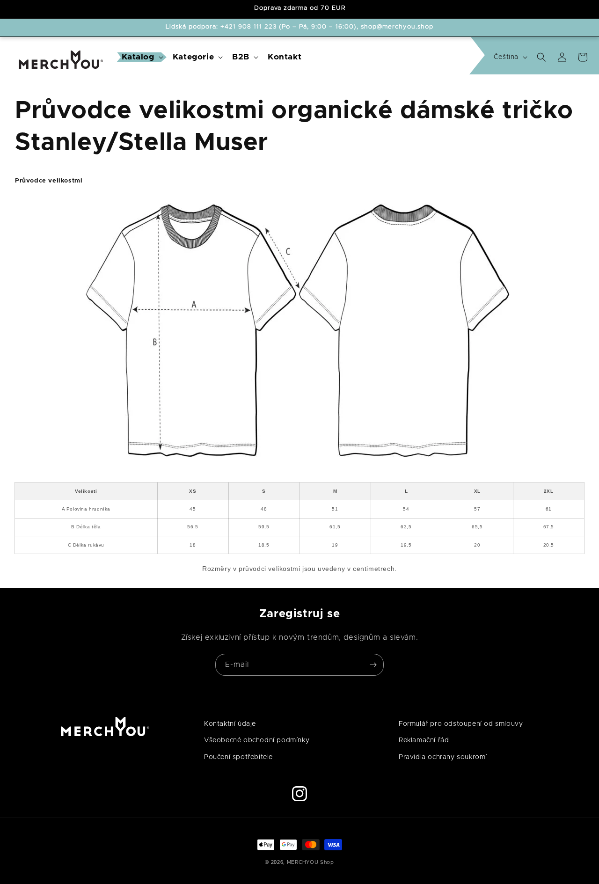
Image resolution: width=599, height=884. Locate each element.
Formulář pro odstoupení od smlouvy (461, 724)
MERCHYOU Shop (310, 862)
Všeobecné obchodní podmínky (256, 740)
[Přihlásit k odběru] (373, 665)
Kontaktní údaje (230, 724)
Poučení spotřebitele (238, 756)
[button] (141, 57)
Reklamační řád (424, 740)
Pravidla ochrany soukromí (443, 756)
